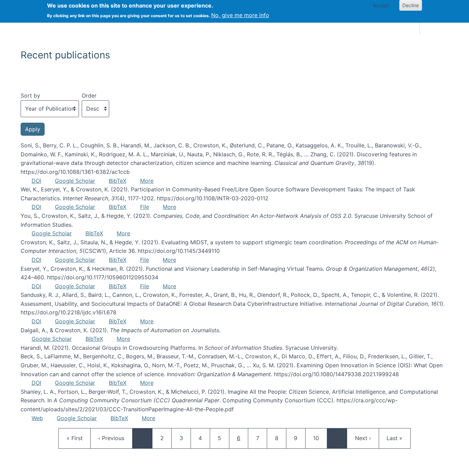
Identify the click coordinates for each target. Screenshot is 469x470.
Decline (410, 5)
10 (319, 437)
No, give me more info (240, 15)
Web (37, 418)
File (144, 206)
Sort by (30, 95)
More (146, 180)
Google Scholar (75, 180)
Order (89, 95)
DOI (36, 180)
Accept (381, 5)
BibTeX (117, 180)
